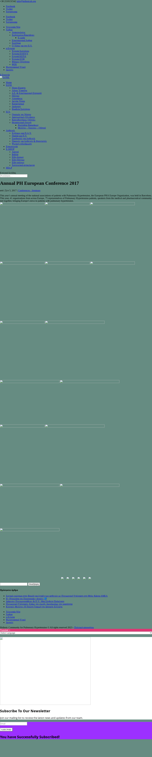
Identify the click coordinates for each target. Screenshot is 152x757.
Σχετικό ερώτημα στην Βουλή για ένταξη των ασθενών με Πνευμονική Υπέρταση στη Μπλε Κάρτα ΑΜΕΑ (57, 596)
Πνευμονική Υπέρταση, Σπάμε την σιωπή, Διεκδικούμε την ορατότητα (39, 604)
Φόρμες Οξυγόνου (21, 61)
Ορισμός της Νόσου (21, 114)
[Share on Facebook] (62, 579)
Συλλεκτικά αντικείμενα (23, 165)
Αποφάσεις (17, 98)
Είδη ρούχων (18, 162)
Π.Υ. (8, 112)
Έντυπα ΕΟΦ (18, 59)
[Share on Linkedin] (84, 579)
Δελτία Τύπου (18, 101)
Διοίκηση (16, 106)
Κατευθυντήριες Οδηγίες (23, 120)
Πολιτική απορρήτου (84, 627)
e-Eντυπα (10, 48)
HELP (9, 168)
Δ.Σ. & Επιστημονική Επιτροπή (27, 93)
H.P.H (9, 85)
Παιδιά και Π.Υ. (19, 136)
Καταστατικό (18, 104)
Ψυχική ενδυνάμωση (22, 144)
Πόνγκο (15, 96)
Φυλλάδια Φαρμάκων (28, 125)
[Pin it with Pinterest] (78, 579)
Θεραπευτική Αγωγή (21, 122)
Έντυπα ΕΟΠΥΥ (20, 53)
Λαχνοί (15, 152)
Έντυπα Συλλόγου (20, 51)
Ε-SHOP (10, 149)
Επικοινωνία (12, 146)
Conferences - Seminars (29, 190)
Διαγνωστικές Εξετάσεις (23, 117)
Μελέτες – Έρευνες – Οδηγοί (32, 128)
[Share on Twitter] (67, 579)
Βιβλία (15, 154)
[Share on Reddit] (73, 579)
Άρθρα (9, 29)
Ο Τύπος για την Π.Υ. (22, 45)
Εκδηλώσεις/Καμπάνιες (23, 35)
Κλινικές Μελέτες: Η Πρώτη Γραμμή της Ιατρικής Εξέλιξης (34, 606)
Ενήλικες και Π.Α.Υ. (21, 133)
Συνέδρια (16, 43)
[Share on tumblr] (89, 579)
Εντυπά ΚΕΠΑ (19, 56)
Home (9, 82)
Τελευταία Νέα (13, 27)
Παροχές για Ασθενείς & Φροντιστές (29, 141)
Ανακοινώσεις (18, 32)
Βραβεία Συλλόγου (21, 109)
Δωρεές (9, 69)
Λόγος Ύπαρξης (19, 90)
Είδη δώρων (18, 157)
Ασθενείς (10, 130)
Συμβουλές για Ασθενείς (23, 138)
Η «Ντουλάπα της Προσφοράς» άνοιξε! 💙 (26, 598)
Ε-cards (21, 37)
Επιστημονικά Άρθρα (22, 40)
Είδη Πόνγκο (18, 160)
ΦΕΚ (14, 64)
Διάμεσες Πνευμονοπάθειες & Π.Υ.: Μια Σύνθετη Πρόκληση (35, 601)
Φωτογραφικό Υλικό (16, 67)
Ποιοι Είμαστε (19, 88)
